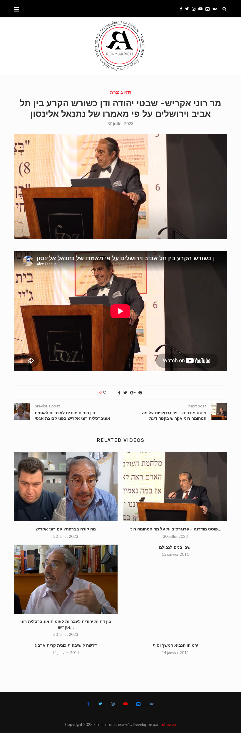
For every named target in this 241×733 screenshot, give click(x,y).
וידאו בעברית (120, 92)
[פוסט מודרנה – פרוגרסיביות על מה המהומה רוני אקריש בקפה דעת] (175, 486)
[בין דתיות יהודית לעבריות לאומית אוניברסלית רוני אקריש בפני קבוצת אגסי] (66, 579)
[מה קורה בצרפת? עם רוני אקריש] (66, 486)
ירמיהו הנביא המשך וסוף (175, 645)
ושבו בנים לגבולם (175, 547)
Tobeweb (168, 724)
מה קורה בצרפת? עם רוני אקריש (66, 529)
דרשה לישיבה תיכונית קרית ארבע (66, 645)
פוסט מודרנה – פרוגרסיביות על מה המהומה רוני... (175, 529)
